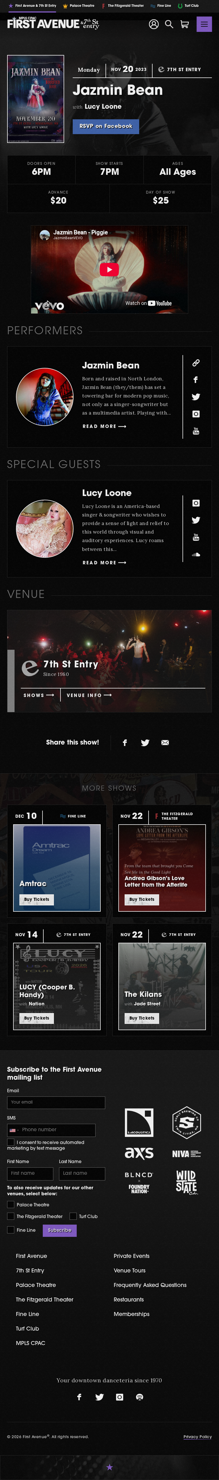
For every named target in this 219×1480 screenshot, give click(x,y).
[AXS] (139, 1154)
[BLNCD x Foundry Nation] (139, 1183)
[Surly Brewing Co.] (186, 1122)
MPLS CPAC (30, 1343)
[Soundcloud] (196, 554)
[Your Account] (154, 24)
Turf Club (88, 1217)
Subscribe (59, 1230)
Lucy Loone (107, 493)
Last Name (70, 1162)
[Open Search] (169, 24)
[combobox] (14, 1130)
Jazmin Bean (110, 366)
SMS (11, 1118)
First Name (18, 1162)
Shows (34, 696)
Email (13, 1091)
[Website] (196, 363)
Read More (100, 427)
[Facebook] (196, 380)
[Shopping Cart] (184, 24)
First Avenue (31, 1256)
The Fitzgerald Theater (39, 1217)
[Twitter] (196, 397)
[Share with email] (165, 743)
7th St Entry (30, 1271)
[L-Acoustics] (139, 1122)
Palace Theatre (32, 1205)
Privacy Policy (198, 1437)
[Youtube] (196, 431)
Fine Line (26, 1231)
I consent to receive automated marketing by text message (45, 1146)
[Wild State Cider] (186, 1183)
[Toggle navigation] (204, 24)
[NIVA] (186, 1154)
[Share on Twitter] (145, 743)
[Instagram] (196, 414)
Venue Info (84, 696)
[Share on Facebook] (125, 743)
